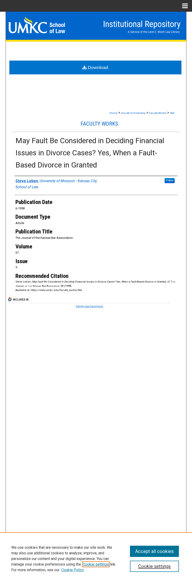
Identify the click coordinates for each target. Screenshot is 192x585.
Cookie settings (96, 564)
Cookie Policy (72, 570)
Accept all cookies (154, 551)
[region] (96, 558)
